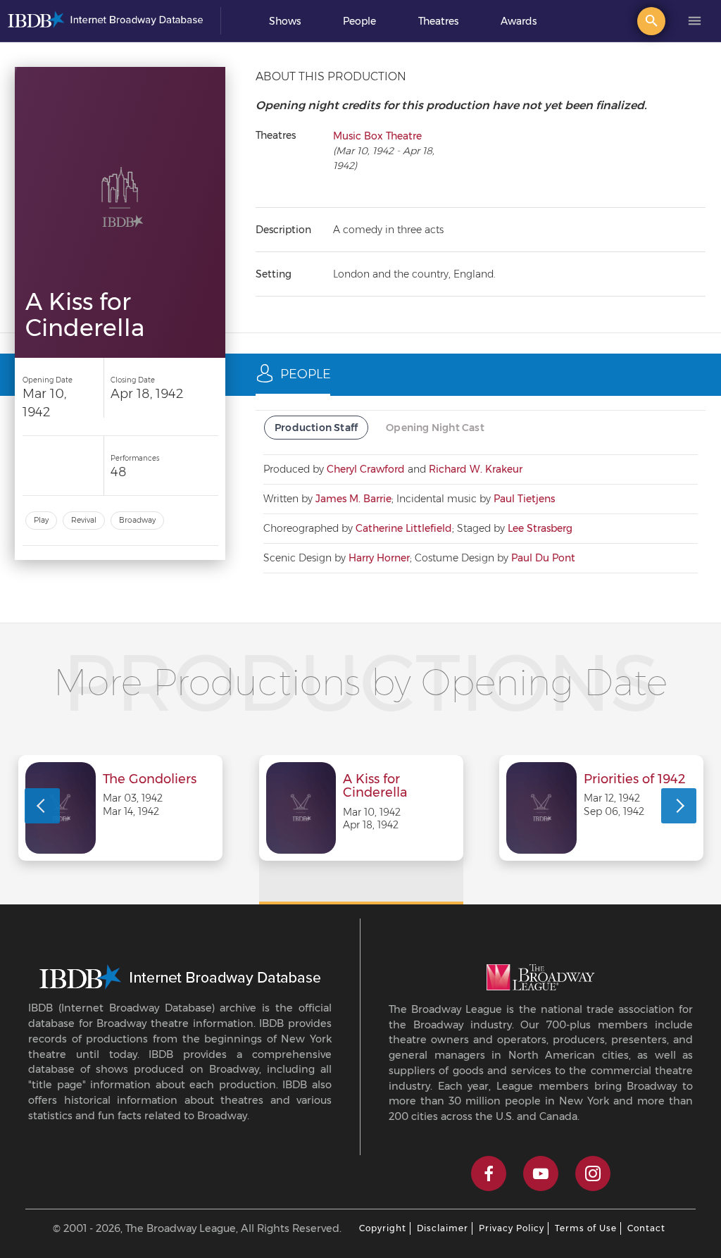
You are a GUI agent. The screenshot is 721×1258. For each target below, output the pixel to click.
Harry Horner (379, 558)
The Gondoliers (149, 780)
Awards (519, 21)
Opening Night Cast (435, 427)
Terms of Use (586, 1228)
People (359, 21)
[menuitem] (285, 21)
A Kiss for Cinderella (375, 787)
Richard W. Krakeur (475, 469)
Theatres (438, 21)
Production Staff (316, 427)
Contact (646, 1228)
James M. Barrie (353, 498)
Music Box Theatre (377, 136)
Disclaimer (442, 1228)
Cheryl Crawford (366, 469)
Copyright (382, 1228)
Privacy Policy (511, 1228)
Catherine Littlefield (404, 528)
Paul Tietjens (524, 498)
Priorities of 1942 (634, 780)
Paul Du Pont (543, 558)
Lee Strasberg (540, 528)
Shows (285, 21)
